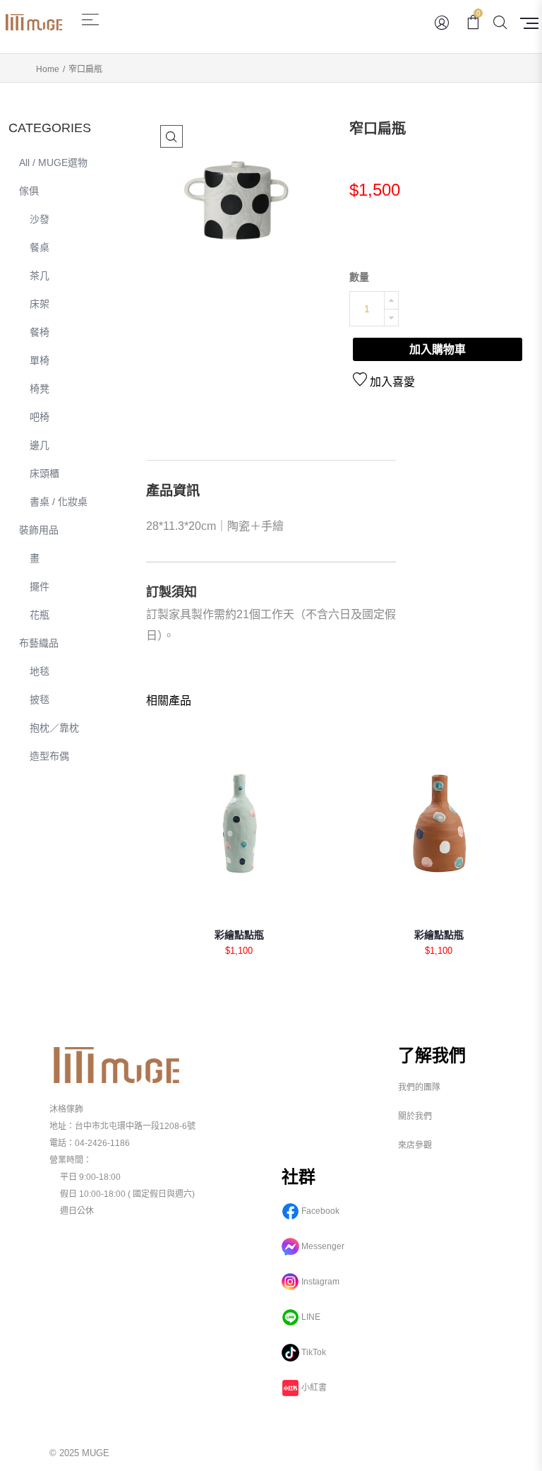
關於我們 (415, 1116)
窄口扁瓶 (377, 128)
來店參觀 (415, 1145)
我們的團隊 (419, 1087)
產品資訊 (173, 490)
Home (47, 69)
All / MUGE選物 (53, 162)
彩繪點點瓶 (239, 934)
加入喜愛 (391, 382)
